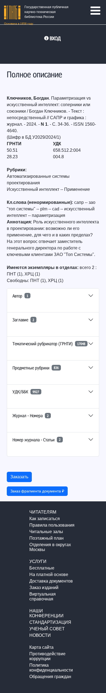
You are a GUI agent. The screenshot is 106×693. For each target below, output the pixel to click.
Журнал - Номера (31, 415)
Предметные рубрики (36, 367)
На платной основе (48, 574)
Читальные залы (46, 531)
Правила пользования (51, 525)
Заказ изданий (43, 587)
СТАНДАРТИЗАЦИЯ (50, 622)
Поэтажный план (46, 538)
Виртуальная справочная (42, 596)
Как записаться (44, 518)
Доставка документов (51, 581)
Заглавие (23, 319)
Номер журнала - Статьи (37, 439)
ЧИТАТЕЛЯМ (42, 512)
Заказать (19, 476)
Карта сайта (41, 647)
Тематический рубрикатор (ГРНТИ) (49, 343)
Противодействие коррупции (47, 656)
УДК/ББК (26, 391)
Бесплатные (41, 568)
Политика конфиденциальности (51, 667)
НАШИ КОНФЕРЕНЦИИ (46, 613)
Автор (20, 295)
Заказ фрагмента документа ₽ (37, 491)
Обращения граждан (50, 676)
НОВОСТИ (40, 635)
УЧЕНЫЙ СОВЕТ (47, 628)
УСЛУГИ (37, 561)
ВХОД (55, 38)
